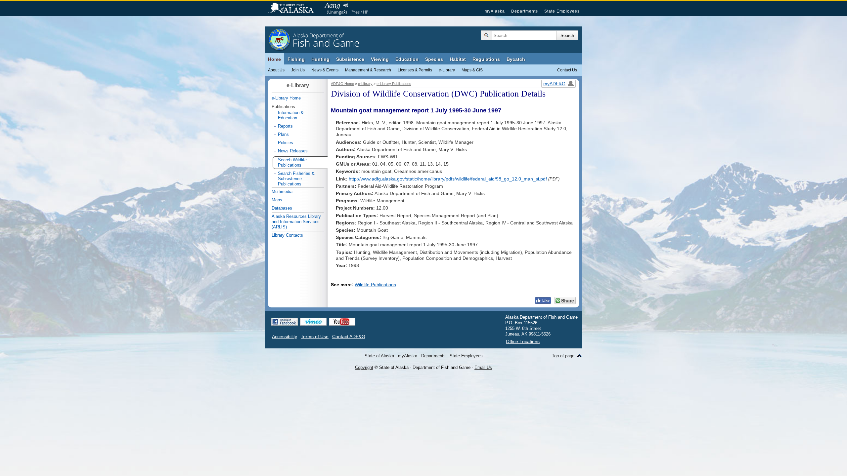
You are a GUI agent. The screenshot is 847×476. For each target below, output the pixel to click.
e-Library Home (286, 98)
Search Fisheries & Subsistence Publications (296, 178)
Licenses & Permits (415, 70)
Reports (285, 126)
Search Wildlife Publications (292, 162)
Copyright (364, 367)
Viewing (380, 59)
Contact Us (567, 70)
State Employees (562, 11)
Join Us (298, 70)
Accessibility (284, 336)
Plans (283, 134)
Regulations (486, 59)
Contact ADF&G (348, 336)
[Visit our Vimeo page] (313, 322)
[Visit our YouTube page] (342, 322)
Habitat (458, 59)
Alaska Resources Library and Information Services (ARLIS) (296, 221)
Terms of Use (315, 336)
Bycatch (516, 59)
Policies (285, 142)
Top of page (563, 355)
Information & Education (291, 115)
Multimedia (282, 191)
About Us (276, 70)
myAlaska (495, 11)
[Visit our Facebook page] (284, 322)
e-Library (447, 70)
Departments (524, 11)
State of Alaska (294, 9)
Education (407, 59)
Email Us (483, 367)
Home (274, 59)
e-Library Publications (394, 84)
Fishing (296, 59)
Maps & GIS (472, 70)
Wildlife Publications (375, 284)
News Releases (293, 150)
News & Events (324, 70)
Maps (277, 199)
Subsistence (350, 59)
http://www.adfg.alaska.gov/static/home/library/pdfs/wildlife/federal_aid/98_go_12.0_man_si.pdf (448, 178)
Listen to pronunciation (345, 5)
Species (434, 59)
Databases (282, 208)
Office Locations (523, 341)
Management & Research (368, 70)
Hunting (320, 59)
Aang (332, 5)
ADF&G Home (342, 84)
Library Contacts (287, 235)
